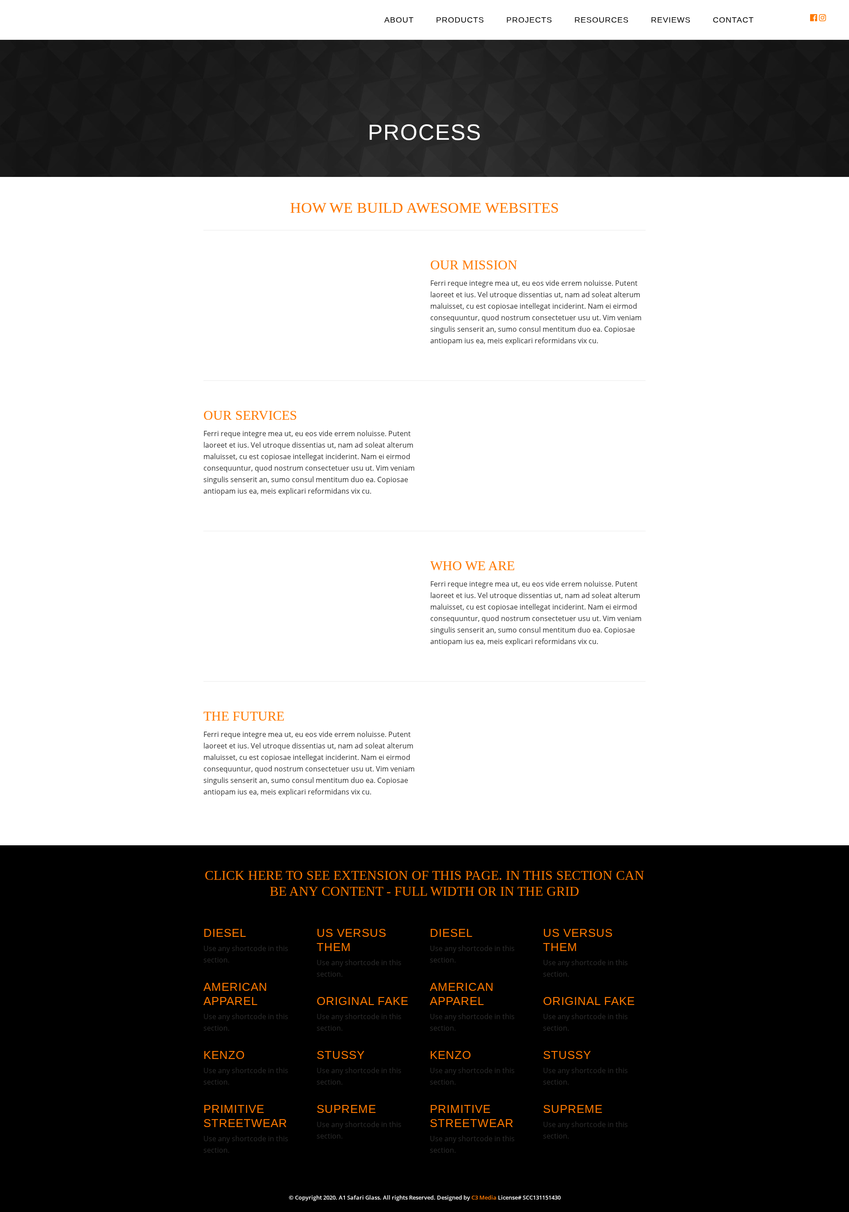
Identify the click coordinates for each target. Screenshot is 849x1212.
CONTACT (733, 19)
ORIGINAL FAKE (363, 1001)
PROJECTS (529, 19)
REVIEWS (671, 19)
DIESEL (224, 933)
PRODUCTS (460, 19)
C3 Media (484, 1197)
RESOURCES (601, 19)
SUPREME (346, 1109)
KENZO (224, 1055)
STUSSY (341, 1055)
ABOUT (399, 19)
